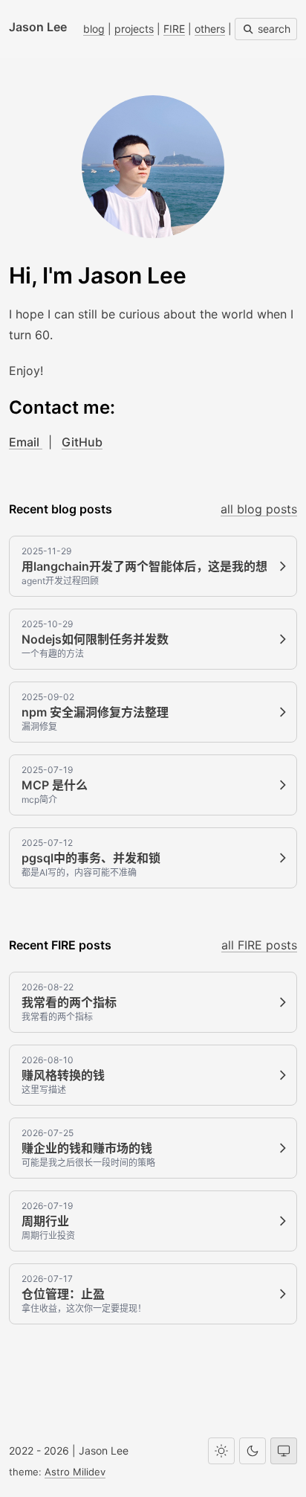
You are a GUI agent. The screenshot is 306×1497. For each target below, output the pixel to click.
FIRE (174, 28)
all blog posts (259, 508)
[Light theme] (221, 1450)
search (272, 28)
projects (134, 28)
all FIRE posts (259, 944)
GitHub (82, 442)
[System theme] (283, 1450)
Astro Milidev (75, 1472)
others (210, 28)
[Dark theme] (252, 1450)
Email (25, 442)
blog (94, 28)
